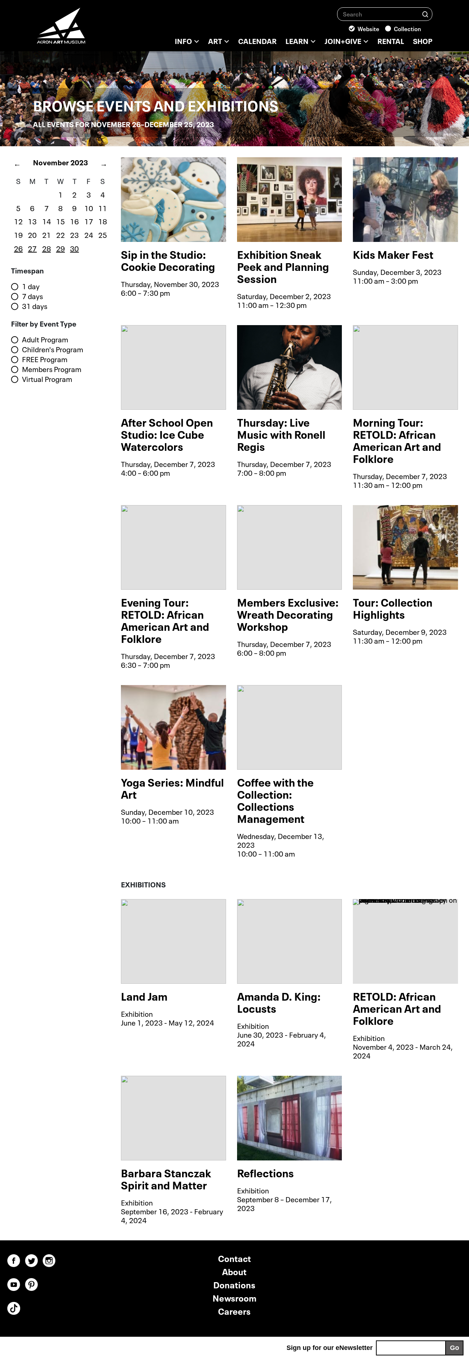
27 (32, 247)
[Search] (425, 14)
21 (46, 234)
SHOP (422, 40)
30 (74, 247)
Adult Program (45, 339)
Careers (234, 1310)
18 (102, 220)
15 (60, 220)
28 (46, 247)
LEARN (297, 40)
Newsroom (234, 1297)
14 (46, 220)
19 (18, 234)
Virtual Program (47, 379)
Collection (407, 28)
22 (60, 234)
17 (88, 220)
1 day (31, 286)
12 (18, 220)
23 (74, 234)
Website (368, 28)
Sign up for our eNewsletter (330, 1347)
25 (102, 234)
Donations (234, 1284)
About (234, 1271)
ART (215, 40)
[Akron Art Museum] (81, 29)
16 (74, 220)
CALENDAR (257, 40)
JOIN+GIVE (343, 40)
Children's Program (52, 349)
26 (18, 247)
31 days (34, 306)
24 (88, 234)
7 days (32, 296)
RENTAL (390, 40)
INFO (183, 40)
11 (102, 207)
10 (88, 207)
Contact (234, 1257)
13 (32, 220)
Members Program (51, 369)
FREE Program (44, 359)
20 (32, 234)
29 (60, 247)
